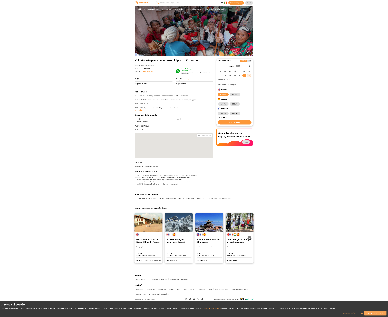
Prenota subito (234, 122)
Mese (249, 60)
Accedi (249, 3)
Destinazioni (140, 289)
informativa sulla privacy (211, 308)
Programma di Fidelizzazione (159, 294)
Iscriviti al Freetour (142, 279)
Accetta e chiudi (375, 313)
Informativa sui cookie (240, 289)
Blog (185, 289)
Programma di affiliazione (179, 279)
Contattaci (162, 289)
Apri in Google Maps (204, 135)
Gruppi (171, 289)
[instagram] (186, 299)
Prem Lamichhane (147, 71)
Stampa (192, 289)
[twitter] (198, 299)
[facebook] (190, 299)
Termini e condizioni (222, 289)
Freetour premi (141, 294)
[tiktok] (202, 299)
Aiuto (178, 289)
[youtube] (194, 299)
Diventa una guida (236, 3)
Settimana (243, 60)
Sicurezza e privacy (205, 289)
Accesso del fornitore (159, 279)
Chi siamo (151, 289)
